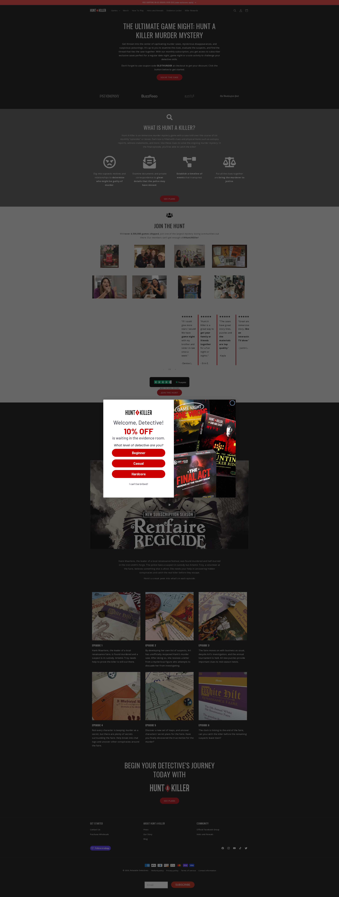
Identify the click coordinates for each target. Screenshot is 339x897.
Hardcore (138, 474)
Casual (138, 463)
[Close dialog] (232, 403)
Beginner (138, 453)
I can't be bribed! (138, 483)
